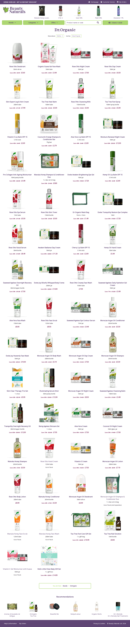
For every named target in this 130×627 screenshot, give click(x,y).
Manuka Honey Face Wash (49, 534)
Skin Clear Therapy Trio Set (17, 391)
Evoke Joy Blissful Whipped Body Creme (49, 283)
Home (94, 2)
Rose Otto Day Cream (113, 66)
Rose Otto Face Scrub (49, 320)
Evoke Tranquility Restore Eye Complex (112, 212)
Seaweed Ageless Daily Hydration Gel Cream (112, 284)
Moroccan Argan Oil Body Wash (49, 356)
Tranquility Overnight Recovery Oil (17, 426)
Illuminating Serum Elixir (49, 391)
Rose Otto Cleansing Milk (80, 102)
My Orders (122, 2)
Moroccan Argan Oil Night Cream (80, 391)
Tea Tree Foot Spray (112, 102)
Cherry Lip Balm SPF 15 (81, 247)
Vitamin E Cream (81, 461)
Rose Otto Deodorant (17, 66)
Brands (11, 23)
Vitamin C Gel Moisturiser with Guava (17, 569)
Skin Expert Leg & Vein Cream (17, 102)
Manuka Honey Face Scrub (17, 534)
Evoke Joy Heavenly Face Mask (17, 356)
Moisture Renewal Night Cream (113, 137)
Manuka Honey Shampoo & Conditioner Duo (49, 176)
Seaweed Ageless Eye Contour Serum (81, 320)
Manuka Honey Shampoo (17, 461)
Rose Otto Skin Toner (49, 212)
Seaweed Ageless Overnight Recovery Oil (17, 284)
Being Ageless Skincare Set (49, 426)
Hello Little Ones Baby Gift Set (49, 569)
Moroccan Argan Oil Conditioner (112, 320)
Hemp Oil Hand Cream (112, 247)
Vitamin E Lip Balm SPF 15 (17, 137)
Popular (76, 36)
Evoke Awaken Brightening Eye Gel (81, 175)
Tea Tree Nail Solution (112, 534)
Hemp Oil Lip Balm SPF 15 (112, 175)
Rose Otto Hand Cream (49, 461)
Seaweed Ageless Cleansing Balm (112, 391)
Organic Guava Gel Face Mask (49, 66)
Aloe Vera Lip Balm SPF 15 (81, 137)
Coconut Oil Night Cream (112, 426)
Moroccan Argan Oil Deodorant (81, 497)
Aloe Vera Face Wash (17, 320)
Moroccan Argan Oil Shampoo (112, 356)
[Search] (98, 22)
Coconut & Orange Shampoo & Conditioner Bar (49, 138)
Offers (53, 23)
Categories (32, 23)
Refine (59, 36)
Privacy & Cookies (99, 623)
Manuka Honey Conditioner (49, 497)
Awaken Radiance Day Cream (49, 247)
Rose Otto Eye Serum (17, 212)
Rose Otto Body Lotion (17, 497)
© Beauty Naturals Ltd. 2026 (116, 623)
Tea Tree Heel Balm (49, 102)
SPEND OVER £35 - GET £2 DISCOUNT (20, 2)
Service (109, 2)
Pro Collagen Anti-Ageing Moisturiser (17, 175)
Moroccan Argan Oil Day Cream (81, 356)
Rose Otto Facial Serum (17, 247)
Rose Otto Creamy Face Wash (81, 283)
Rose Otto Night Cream (81, 66)
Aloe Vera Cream (81, 426)
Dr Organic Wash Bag (81, 212)
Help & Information (10, 623)
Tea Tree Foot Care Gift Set (81, 534)
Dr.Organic (65, 29)
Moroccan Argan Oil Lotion (112, 461)
